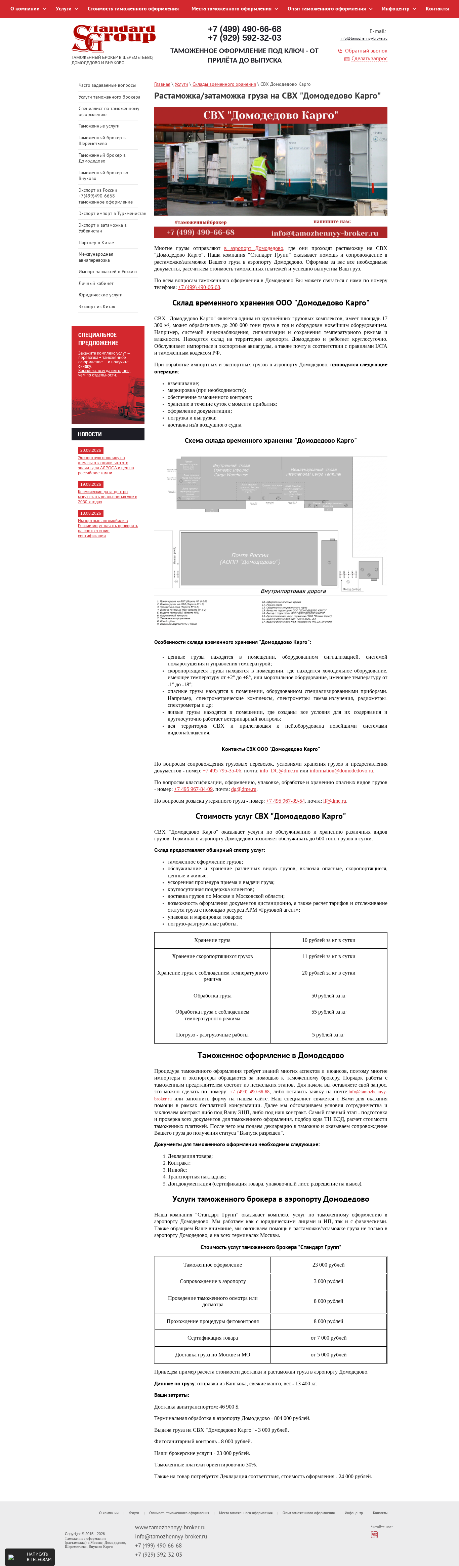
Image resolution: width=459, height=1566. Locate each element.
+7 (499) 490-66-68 (244, 29)
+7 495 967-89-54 (285, 801)
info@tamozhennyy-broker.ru (363, 39)
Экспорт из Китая (97, 307)
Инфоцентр (396, 9)
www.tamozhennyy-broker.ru (170, 1528)
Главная (162, 84)
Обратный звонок (366, 51)
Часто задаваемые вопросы (107, 85)
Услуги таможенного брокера (109, 97)
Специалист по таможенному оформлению (109, 112)
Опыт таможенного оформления (327, 9)
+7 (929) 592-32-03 (244, 38)
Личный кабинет (96, 284)
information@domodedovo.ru (341, 770)
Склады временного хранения (224, 84)
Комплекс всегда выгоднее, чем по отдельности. (104, 373)
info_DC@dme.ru (279, 770)
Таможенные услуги (99, 126)
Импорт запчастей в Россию (108, 272)
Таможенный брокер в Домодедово (102, 159)
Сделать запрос (369, 59)
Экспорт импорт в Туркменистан (111, 214)
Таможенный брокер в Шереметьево (102, 141)
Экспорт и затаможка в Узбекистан (103, 228)
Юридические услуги (101, 295)
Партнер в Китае (96, 243)
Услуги (64, 9)
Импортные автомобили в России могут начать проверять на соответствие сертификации (108, 528)
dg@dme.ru (243, 789)
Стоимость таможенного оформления (133, 9)
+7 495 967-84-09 (193, 789)
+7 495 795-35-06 (222, 770)
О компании (25, 9)
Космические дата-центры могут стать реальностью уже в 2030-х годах (107, 496)
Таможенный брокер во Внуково (103, 176)
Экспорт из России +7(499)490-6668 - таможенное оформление (106, 196)
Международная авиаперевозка (96, 257)
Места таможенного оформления (232, 9)
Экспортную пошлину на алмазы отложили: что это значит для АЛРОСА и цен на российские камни (106, 465)
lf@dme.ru (334, 801)
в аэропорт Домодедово (253, 248)
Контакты (437, 9)
